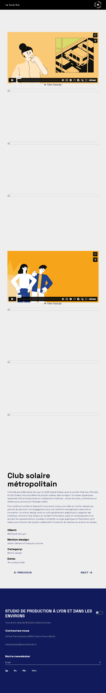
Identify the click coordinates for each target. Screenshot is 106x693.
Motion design (14, 553)
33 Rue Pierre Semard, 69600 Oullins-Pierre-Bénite (30, 636)
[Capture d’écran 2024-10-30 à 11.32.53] (53, 114)
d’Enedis (93, 492)
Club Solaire (15, 495)
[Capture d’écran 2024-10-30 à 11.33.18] (53, 167)
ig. (6, 671)
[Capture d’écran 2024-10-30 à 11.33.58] (53, 333)
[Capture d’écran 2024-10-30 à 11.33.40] (53, 438)
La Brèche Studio (42, 622)
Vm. (34, 671)
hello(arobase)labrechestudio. (20, 644)
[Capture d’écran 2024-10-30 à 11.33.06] (53, 219)
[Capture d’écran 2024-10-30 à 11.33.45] (53, 386)
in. (15, 671)
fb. (24, 671)
